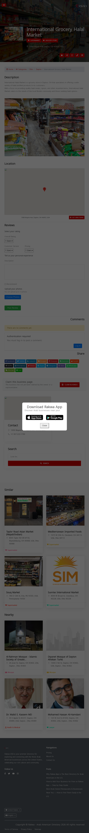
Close (44, 425)
